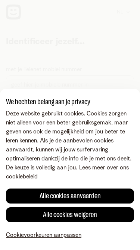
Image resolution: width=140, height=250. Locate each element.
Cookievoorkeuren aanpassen (43, 235)
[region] (70, 169)
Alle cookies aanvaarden (70, 196)
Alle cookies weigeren (70, 214)
